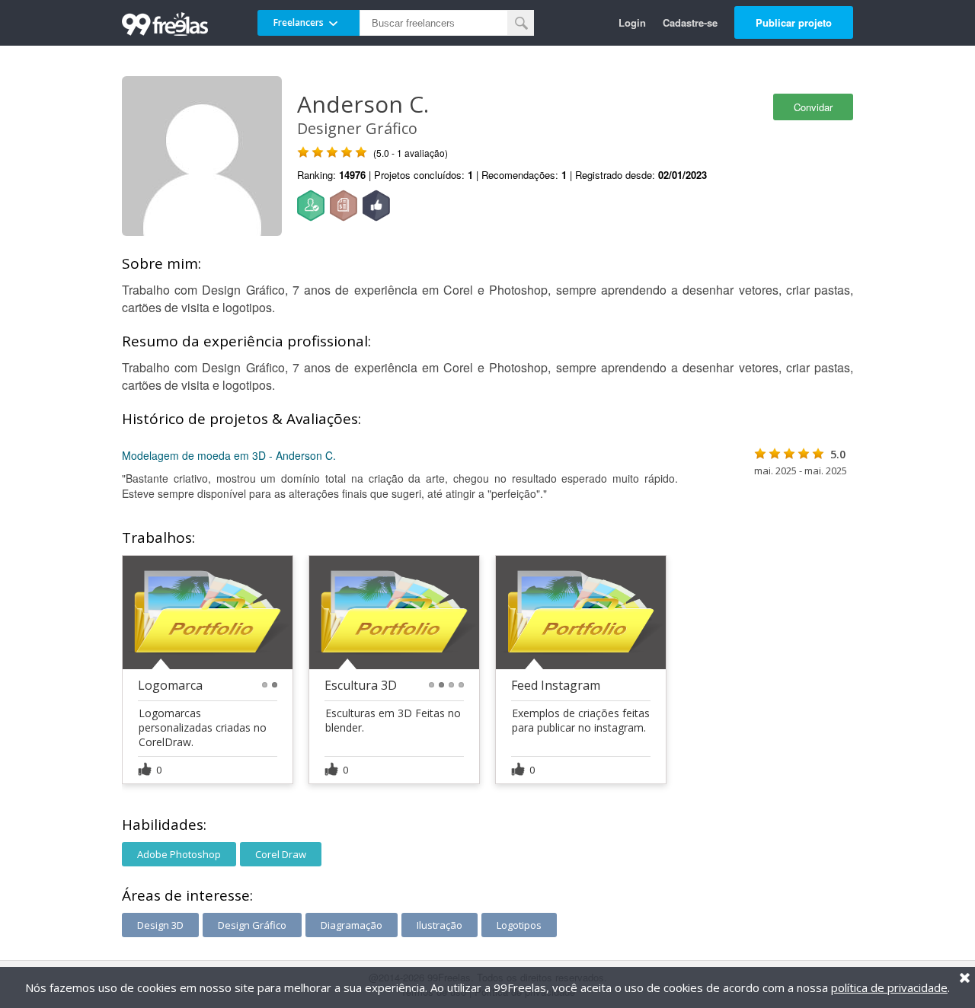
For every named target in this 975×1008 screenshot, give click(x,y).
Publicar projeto (794, 22)
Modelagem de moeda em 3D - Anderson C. (229, 455)
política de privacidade (889, 987)
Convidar (813, 107)
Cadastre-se (690, 22)
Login (632, 22)
